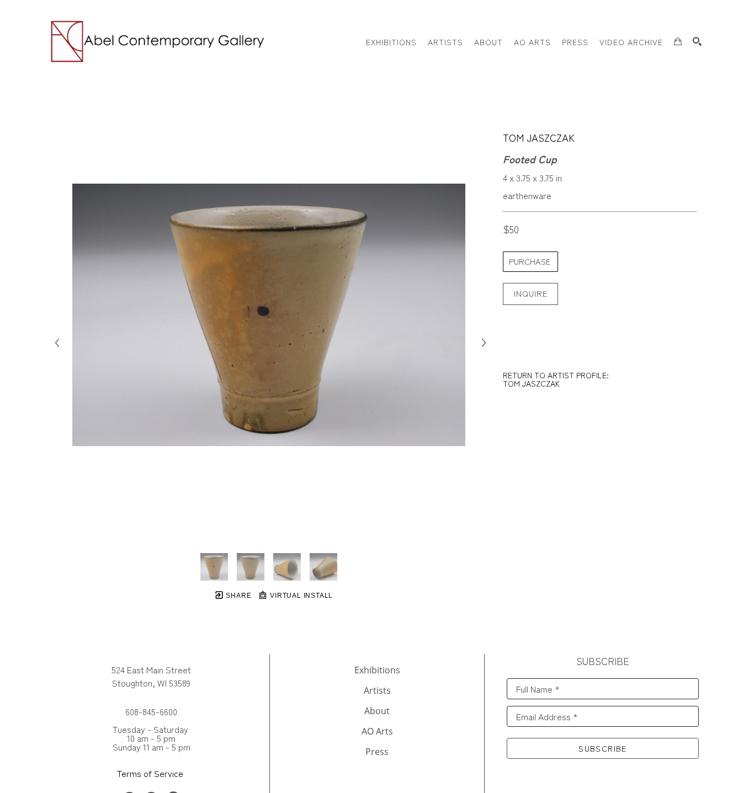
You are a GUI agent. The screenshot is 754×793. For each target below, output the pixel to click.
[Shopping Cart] (678, 41)
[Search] (697, 41)
